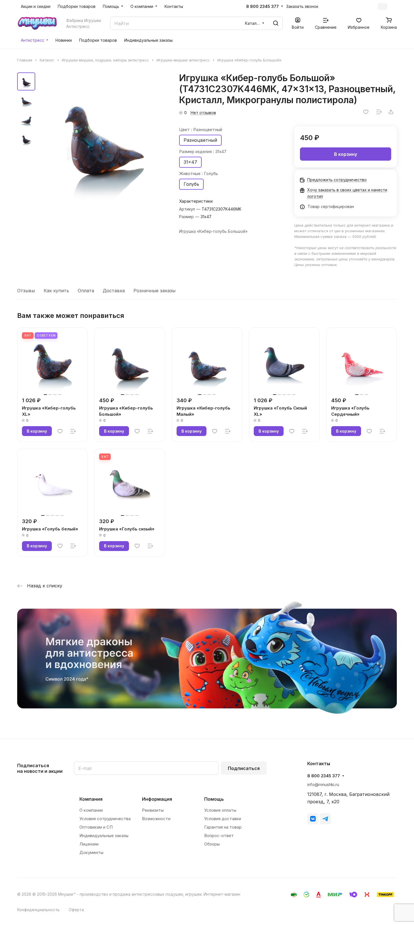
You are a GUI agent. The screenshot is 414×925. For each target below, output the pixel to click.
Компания (91, 799)
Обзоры (212, 844)
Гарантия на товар (223, 827)
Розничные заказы (154, 290)
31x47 (190, 162)
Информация (157, 799)
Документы (91, 852)
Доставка (114, 290)
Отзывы (26, 290)
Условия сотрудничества (105, 818)
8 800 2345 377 (262, 6)
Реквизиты (153, 810)
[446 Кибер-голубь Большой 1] (103, 138)
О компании (91, 810)
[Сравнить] (379, 112)
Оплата (86, 290)
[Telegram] (325, 818)
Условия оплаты (220, 810)
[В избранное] (366, 112)
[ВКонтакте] (313, 818)
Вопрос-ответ (219, 835)
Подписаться (244, 768)
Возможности (156, 818)
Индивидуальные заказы (103, 835)
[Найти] (276, 23)
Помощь (214, 799)
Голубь (191, 184)
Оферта (76, 909)
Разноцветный (200, 140)
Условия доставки (222, 818)
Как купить (56, 290)
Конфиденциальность (38, 909)
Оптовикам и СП (96, 827)
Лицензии (89, 844)
